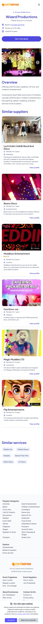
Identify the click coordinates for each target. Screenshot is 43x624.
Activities (6, 504)
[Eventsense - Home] (10, 4)
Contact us (27, 595)
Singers (5, 529)
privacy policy (22, 614)
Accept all (10, 620)
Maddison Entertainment (17, 253)
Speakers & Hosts (9, 532)
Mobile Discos (23, 449)
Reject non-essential (28, 620)
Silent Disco (8, 462)
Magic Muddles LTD (14, 359)
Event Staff (7, 521)
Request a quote (9, 583)
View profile (34, 168)
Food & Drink (26, 521)
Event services (8, 553)
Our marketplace (9, 595)
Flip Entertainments (14, 409)
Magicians (6, 527)
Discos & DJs (26, 515)
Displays (6, 518)
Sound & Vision (27, 529)
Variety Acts (26, 537)
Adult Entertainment (29, 504)
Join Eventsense (29, 583)
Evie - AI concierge (10, 586)
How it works (7, 580)
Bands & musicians (9, 550)
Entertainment (8, 547)
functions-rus (11, 309)
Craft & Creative (9, 512)
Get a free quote (21, 39)
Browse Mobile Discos (22, 12)
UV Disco (22, 462)
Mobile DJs (8, 449)
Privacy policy (28, 598)
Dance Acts (26, 512)
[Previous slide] (5, 62)
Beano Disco (10, 203)
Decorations (7, 515)
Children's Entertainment (31, 507)
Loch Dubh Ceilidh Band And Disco (19, 147)
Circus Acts (7, 510)
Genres (5, 524)
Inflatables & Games (29, 524)
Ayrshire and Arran (17, 25)
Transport (6, 537)
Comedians (26, 510)
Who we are (7, 598)
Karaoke (7, 456)
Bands (5, 507)
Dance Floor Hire (21, 456)
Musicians (25, 527)
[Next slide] (37, 62)
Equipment (26, 518)
